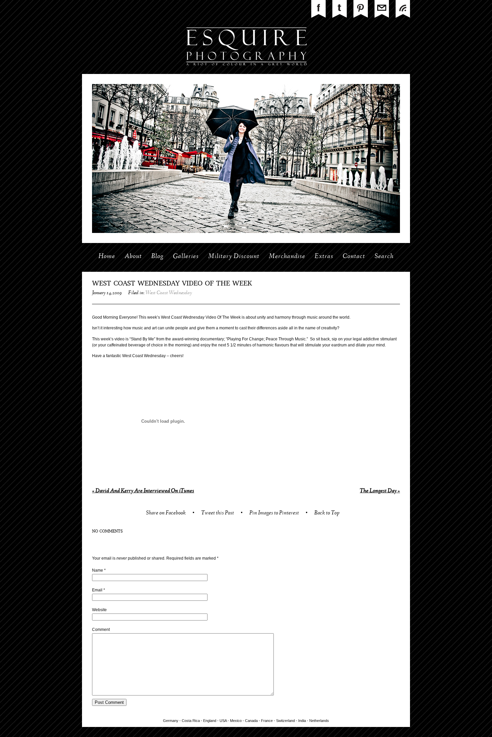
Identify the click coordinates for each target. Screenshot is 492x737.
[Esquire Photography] (246, 72)
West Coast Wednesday (169, 293)
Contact (354, 256)
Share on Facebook (166, 513)
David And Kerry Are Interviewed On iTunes (143, 491)
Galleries (186, 256)
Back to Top (326, 513)
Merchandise (287, 256)
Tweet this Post (217, 513)
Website (99, 609)
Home (106, 256)
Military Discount (233, 256)
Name (97, 570)
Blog (157, 256)
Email (97, 590)
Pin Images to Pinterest (274, 513)
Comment (101, 629)
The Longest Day (380, 491)
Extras (324, 256)
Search (384, 256)
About (133, 256)
